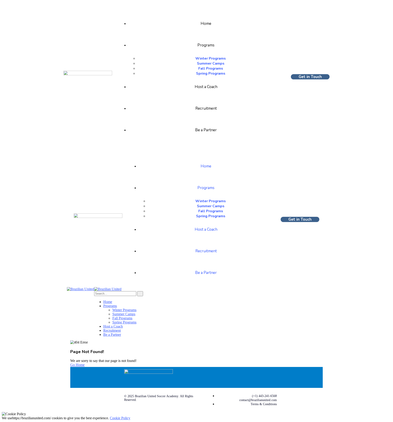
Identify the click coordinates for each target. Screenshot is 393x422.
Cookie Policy (120, 418)
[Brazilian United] (80, 289)
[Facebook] (244, 377)
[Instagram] (271, 377)
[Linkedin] (257, 377)
